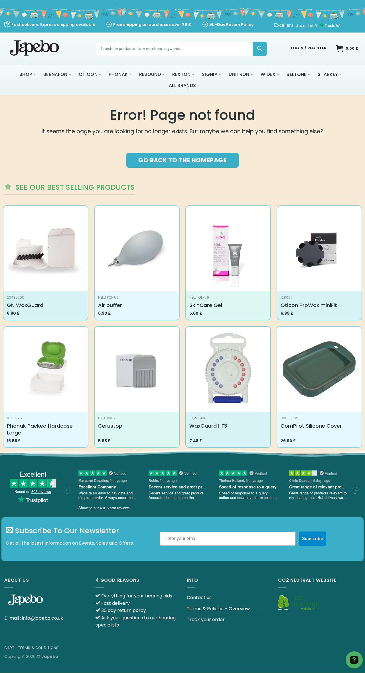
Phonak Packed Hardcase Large (40, 429)
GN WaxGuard (25, 305)
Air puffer (110, 305)
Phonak (118, 74)
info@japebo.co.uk (42, 618)
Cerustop (110, 426)
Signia (210, 74)
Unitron (239, 74)
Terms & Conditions (38, 647)
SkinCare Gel (205, 305)
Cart (9, 647)
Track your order (206, 619)
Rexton (181, 74)
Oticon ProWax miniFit (309, 305)
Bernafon (55, 74)
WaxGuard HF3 (208, 426)
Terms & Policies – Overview (218, 608)
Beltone (296, 74)
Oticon (88, 74)
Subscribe (312, 538)
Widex (268, 74)
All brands (182, 85)
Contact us (199, 597)
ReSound (150, 74)
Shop (25, 74)
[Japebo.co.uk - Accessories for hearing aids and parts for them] (35, 48)
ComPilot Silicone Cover (311, 426)
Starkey (328, 74)
